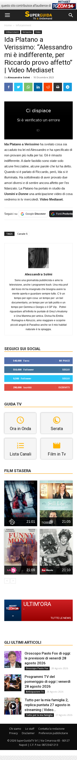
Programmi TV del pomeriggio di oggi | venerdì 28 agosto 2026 (47, 681)
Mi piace (64, 360)
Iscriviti (64, 387)
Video (38, 32)
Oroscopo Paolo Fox (37, 668)
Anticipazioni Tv (35, 691)
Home (8, 25)
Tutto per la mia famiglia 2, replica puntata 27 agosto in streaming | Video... (47, 705)
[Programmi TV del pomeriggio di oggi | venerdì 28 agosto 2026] (12, 682)
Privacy (13, 733)
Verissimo (27, 32)
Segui (66, 369)
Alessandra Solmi (19, 77)
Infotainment (23, 25)
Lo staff (29, 729)
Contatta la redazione (51, 729)
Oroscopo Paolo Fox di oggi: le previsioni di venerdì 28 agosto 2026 (48, 658)
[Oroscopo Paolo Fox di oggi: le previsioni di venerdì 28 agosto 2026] (12, 659)
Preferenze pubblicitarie (53, 733)
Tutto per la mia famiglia (39, 715)
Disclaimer (28, 733)
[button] (71, 15)
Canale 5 (22, 233)
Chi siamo (15, 729)
